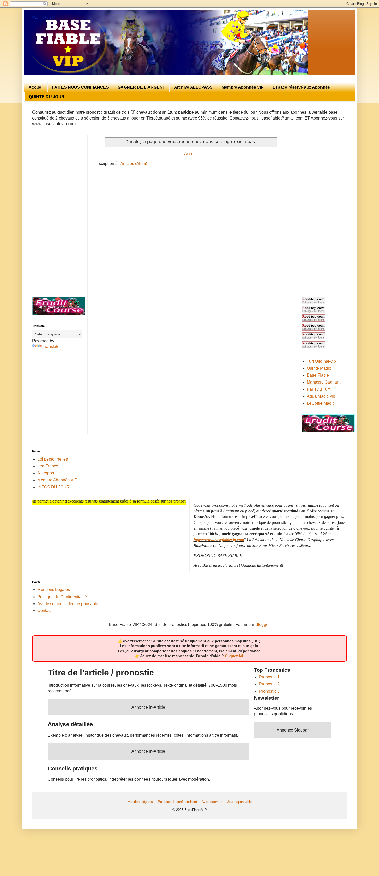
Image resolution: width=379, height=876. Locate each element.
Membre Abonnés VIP (242, 87)
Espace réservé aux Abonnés (301, 87)
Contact (44, 610)
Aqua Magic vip (321, 396)
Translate (51, 346)
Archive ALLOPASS (193, 87)
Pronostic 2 (269, 684)
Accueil (36, 87)
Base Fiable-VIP (43, 18)
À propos (45, 473)
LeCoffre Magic (321, 403)
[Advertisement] (56, 212)
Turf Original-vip (321, 361)
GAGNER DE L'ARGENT (141, 87)
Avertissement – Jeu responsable (67, 603)
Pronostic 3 (269, 691)
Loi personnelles (52, 459)
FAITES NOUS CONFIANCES (80, 87)
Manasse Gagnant (323, 382)
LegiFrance (47, 466)
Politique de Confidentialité (62, 596)
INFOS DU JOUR (53, 487)
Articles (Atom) (133, 163)
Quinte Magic (319, 368)
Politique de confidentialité (177, 802)
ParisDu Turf (318, 389)
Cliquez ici (234, 656)
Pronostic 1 (269, 677)
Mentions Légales (53, 589)
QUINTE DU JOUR (46, 97)
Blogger (262, 624)
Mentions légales (140, 802)
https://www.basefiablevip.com (219, 540)
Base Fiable (318, 375)
